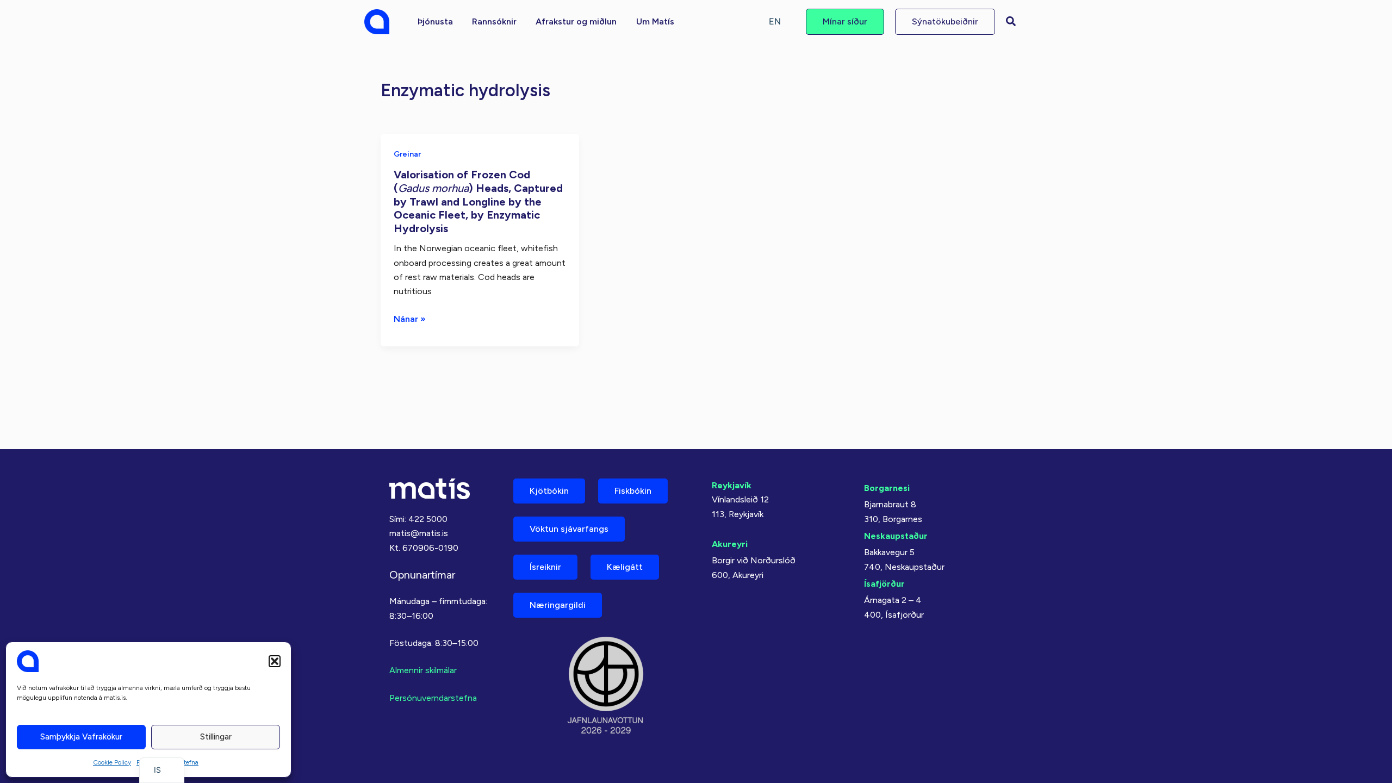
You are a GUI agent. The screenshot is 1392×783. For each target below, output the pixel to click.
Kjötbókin (549, 491)
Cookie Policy (112, 762)
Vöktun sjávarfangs (569, 529)
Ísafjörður (884, 584)
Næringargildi (558, 605)
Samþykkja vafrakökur (81, 737)
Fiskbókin (632, 491)
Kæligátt (625, 567)
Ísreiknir (545, 567)
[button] (274, 661)
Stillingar (216, 737)
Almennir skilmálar (423, 670)
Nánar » (410, 319)
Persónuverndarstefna (433, 698)
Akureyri (730, 544)
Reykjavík (731, 485)
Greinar (407, 154)
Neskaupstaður (896, 536)
